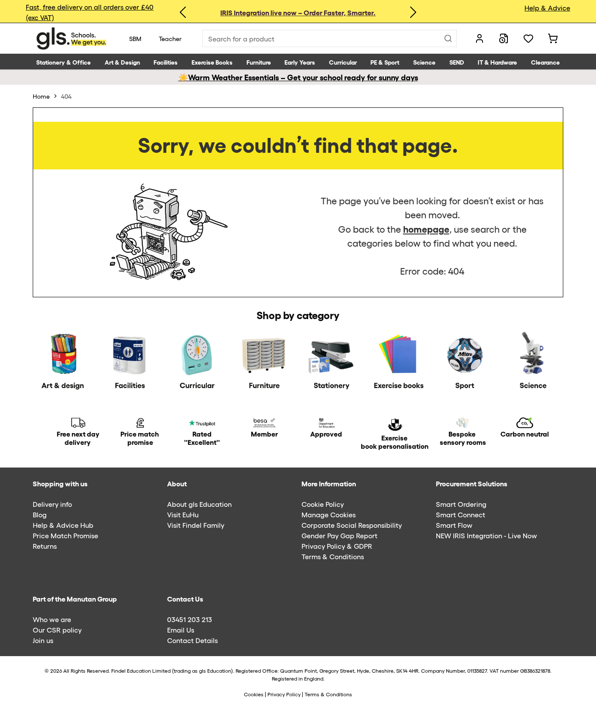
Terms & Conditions (332, 556)
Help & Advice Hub (63, 525)
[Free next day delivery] (78, 422)
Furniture (259, 61)
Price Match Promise (65, 535)
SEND (456, 61)
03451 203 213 (189, 619)
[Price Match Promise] (140, 422)
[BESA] (263, 422)
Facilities (166, 61)
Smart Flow (454, 525)
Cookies (254, 694)
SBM (135, 38)
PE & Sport (384, 61)
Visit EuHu (183, 514)
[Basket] (553, 38)
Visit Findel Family (195, 525)
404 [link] (66, 96)
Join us (43, 640)
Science (424, 61)
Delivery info (52, 504)
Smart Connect (460, 514)
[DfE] (326, 422)
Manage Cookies (328, 514)
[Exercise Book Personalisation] (394, 424)
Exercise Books (212, 61)
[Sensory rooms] (462, 422)
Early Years (299, 61)
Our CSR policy (57, 630)
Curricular (343, 61)
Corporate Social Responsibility (351, 525)
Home (41, 96)
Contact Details (192, 640)
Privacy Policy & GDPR (336, 546)
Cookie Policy (322, 504)
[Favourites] (528, 38)
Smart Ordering (461, 504)
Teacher (170, 38)
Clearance (545, 61)
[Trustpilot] (202, 422)
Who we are (52, 619)
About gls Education (199, 504)
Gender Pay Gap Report (339, 535)
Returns (45, 546)
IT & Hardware (497, 61)
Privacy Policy (284, 694)
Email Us (180, 630)
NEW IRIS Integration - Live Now (486, 535)
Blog (40, 514)
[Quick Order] (504, 38)
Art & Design (122, 61)
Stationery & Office (63, 61)
